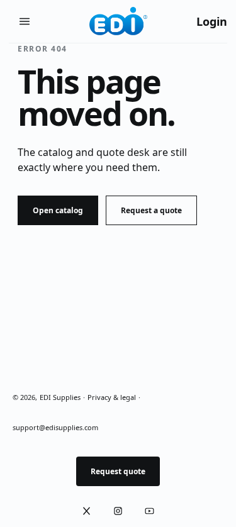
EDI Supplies (60, 397)
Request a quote (151, 210)
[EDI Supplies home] (118, 21)
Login (211, 21)
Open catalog (58, 210)
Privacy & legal (111, 397)
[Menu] (24, 21)
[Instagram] (118, 511)
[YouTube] (150, 511)
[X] (87, 511)
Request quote (118, 471)
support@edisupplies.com (55, 427)
